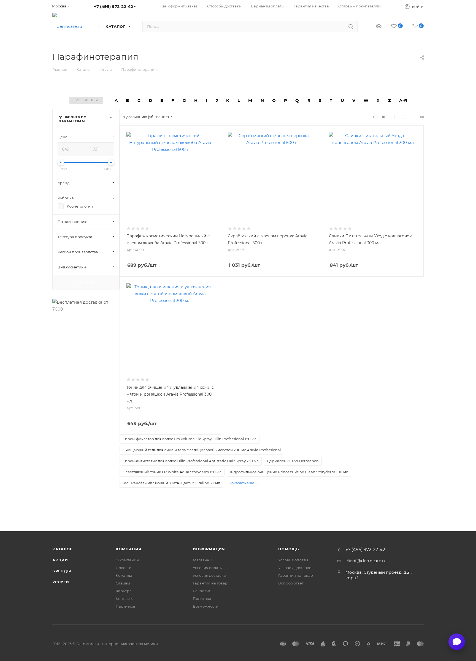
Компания (128, 549)
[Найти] (351, 26)
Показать (85, 282)
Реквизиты (203, 591)
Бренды (61, 571)
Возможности (205, 606)
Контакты (124, 598)
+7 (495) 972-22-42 (113, 6)
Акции (60, 560)
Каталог (62, 549)
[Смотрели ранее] (374, 26)
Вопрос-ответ (291, 583)
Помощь (288, 549)
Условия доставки (209, 575)
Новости (123, 567)
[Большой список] (384, 116)
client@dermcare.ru (365, 560)
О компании (127, 560)
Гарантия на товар (210, 583)
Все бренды (86, 100)
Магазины (202, 560)
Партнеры (125, 606)
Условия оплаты (208, 567)
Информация (209, 549)
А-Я (403, 100)
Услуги (60, 582)
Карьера (124, 591)
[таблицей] (422, 116)
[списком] (413, 116)
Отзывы (123, 583)
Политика (202, 598)
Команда (124, 575)
